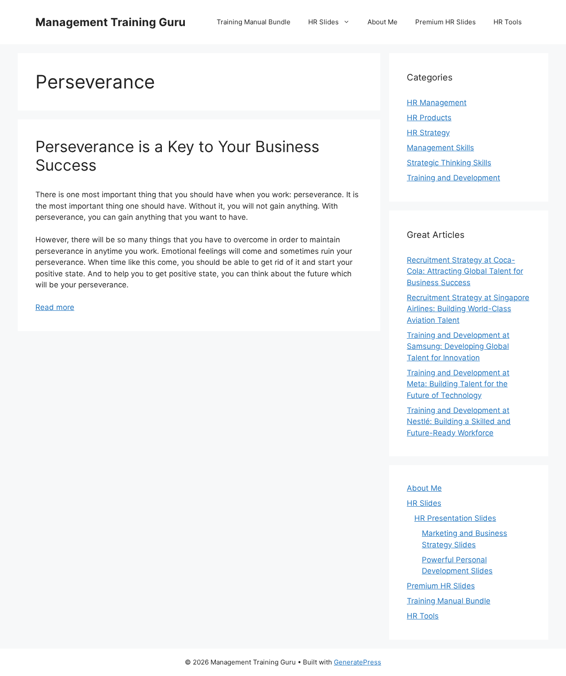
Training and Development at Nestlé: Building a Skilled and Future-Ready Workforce (459, 421)
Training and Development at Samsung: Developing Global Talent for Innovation (458, 346)
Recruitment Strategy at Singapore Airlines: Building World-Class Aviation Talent (468, 309)
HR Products (429, 117)
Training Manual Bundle (254, 22)
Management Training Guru (110, 22)
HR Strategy (428, 132)
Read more (54, 307)
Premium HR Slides (445, 22)
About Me (382, 22)
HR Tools (507, 22)
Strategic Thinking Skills (449, 162)
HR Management (437, 102)
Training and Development (453, 177)
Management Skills (440, 147)
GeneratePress (357, 662)
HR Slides (323, 22)
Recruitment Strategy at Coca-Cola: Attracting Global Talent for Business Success (465, 271)
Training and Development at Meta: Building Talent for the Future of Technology (458, 384)
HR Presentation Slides (455, 518)
